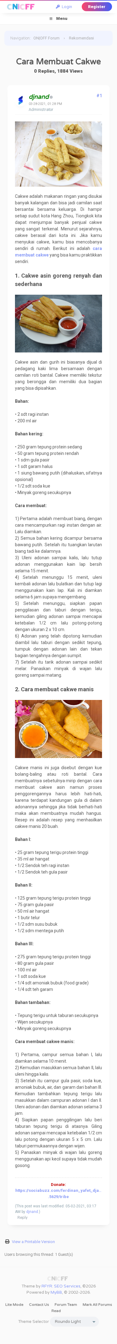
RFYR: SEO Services (60, 1286)
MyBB (56, 1292)
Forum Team (66, 1304)
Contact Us (39, 1304)
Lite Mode (14, 1304)
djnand (32, 1212)
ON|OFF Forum (46, 38)
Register (96, 6)
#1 (99, 95)
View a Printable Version (33, 1241)
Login (66, 6)
